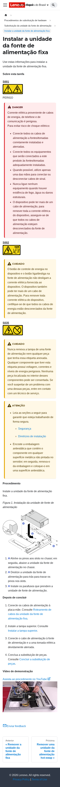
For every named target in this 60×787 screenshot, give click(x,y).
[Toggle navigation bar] (5, 4)
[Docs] (11, 5)
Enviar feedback (16, 726)
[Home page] (6, 15)
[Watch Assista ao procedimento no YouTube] (30, 697)
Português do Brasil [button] (34, 4)
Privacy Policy (21, 779)
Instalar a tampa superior (22, 630)
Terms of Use (39, 779)
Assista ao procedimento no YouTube (25, 679)
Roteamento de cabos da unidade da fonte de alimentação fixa (29, 614)
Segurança (24, 428)
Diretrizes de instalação (32, 436)
